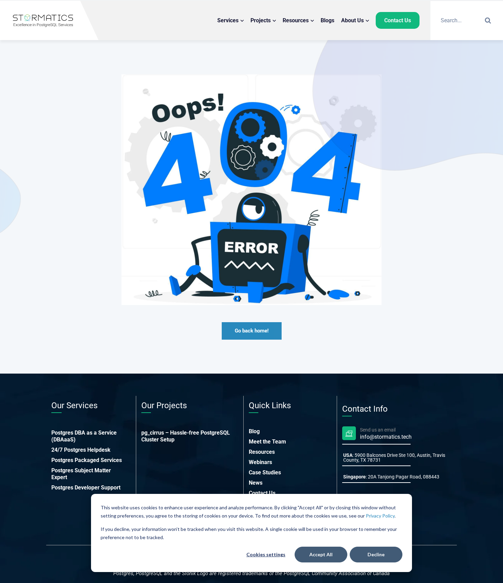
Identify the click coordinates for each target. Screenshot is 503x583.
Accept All (321, 554)
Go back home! (252, 331)
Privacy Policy (380, 516)
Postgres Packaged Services (86, 460)
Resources (262, 452)
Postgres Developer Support (85, 487)
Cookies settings (265, 554)
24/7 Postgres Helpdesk (81, 450)
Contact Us (262, 493)
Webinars (260, 462)
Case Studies (265, 472)
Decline (376, 554)
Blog (254, 431)
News (255, 482)
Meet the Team (267, 441)
